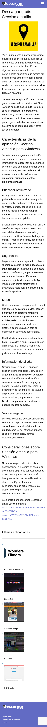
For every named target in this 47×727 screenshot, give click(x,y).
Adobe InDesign (11, 629)
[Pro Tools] (14, 642)
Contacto (6, 722)
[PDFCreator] (14, 672)
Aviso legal (7, 717)
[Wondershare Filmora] (14, 553)
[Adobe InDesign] (14, 612)
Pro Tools (8, 658)
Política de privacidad (11, 720)
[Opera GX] (14, 583)
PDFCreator (9, 688)
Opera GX (8, 599)
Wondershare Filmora (13, 569)
